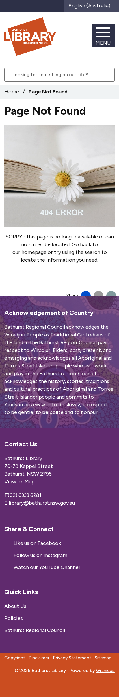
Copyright (14, 657)
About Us (15, 606)
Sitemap (103, 657)
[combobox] (91, 6)
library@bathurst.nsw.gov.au (42, 503)
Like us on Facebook (37, 543)
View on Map (19, 481)
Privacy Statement (72, 657)
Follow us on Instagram (40, 555)
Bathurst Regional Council (34, 630)
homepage (34, 252)
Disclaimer (39, 657)
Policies (13, 618)
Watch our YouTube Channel (47, 567)
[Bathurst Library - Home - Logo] (30, 36)
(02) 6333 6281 (24, 495)
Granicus (105, 670)
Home (11, 92)
